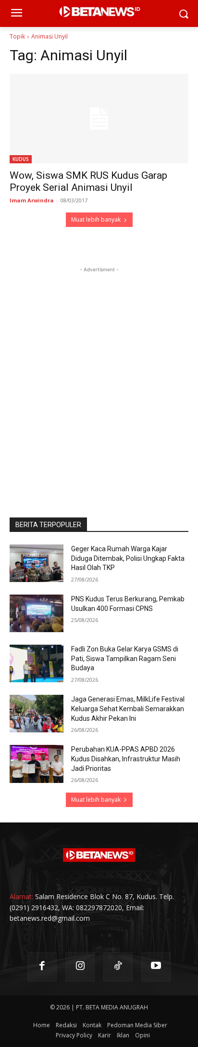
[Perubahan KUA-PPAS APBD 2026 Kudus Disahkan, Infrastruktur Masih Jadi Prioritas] (36, 763)
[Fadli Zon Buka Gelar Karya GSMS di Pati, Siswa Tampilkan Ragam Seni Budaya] (36, 663)
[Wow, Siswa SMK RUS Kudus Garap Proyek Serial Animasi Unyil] (99, 118)
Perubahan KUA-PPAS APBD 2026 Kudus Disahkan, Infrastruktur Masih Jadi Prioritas (125, 758)
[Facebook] (42, 966)
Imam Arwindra (32, 200)
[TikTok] (118, 966)
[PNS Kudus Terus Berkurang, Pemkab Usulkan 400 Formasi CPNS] (36, 613)
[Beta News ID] (99, 855)
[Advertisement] (99, 374)
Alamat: (21, 896)
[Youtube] (156, 966)
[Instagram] (80, 966)
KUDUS (20, 159)
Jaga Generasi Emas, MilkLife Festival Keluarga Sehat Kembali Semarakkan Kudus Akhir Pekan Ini (128, 708)
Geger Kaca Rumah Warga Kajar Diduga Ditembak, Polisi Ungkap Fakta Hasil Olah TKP (128, 558)
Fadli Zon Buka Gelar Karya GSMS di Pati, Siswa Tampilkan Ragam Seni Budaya (124, 658)
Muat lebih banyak (96, 219)
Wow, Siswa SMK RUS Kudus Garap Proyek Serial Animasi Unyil (88, 181)
